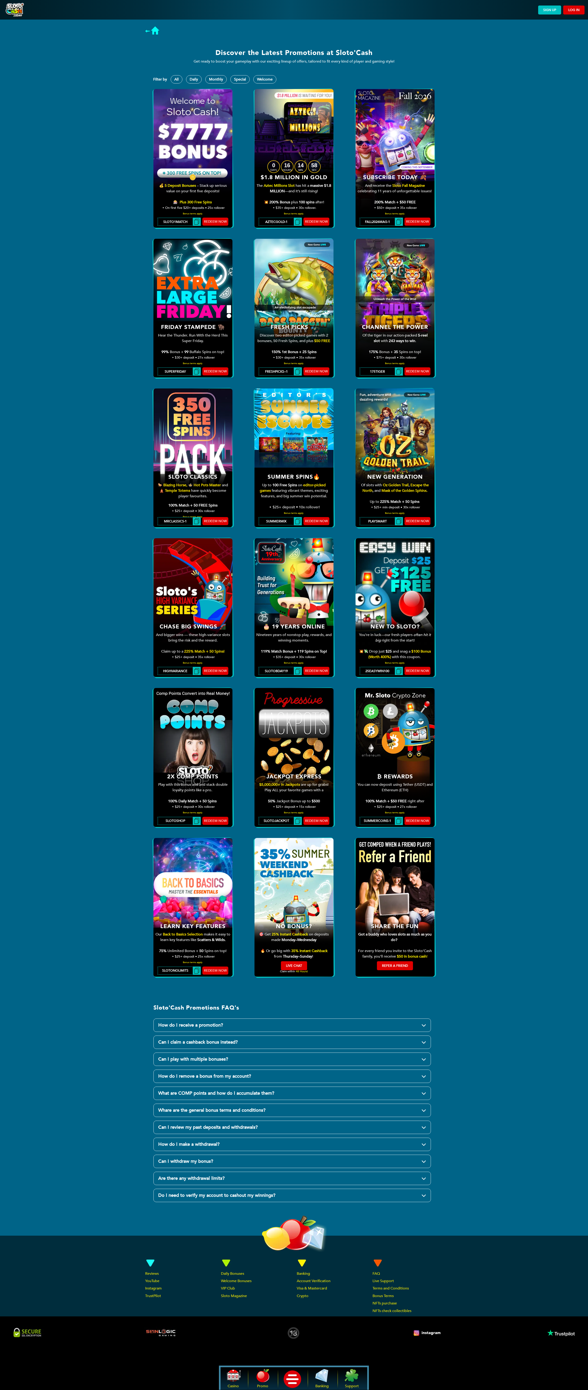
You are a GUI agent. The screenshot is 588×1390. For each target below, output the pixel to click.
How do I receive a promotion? (190, 1025)
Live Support (383, 1281)
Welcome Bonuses (236, 1281)
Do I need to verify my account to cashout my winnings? (216, 1195)
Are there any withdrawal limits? (191, 1178)
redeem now (215, 221)
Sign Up (549, 10)
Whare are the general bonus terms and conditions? (212, 1110)
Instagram (153, 1288)
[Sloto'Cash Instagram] (427, 1333)
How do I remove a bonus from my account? (204, 1076)
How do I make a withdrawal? (189, 1144)
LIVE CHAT (294, 966)
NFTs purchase (385, 1303)
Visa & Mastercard (312, 1288)
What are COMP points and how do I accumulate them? (216, 1093)
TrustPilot (153, 1295)
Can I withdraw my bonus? (185, 1161)
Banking (303, 1273)
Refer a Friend (395, 966)
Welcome (265, 79)
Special (240, 79)
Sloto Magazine (234, 1295)
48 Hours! (302, 971)
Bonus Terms (383, 1295)
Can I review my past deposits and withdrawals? (208, 1127)
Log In (574, 10)
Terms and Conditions (391, 1288)
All (176, 79)
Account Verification (314, 1281)
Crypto (302, 1295)
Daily (194, 79)
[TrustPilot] (560, 1333)
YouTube (152, 1281)
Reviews (152, 1273)
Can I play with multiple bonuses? (193, 1059)
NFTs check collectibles (392, 1310)
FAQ (376, 1273)
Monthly (216, 79)
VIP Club (228, 1288)
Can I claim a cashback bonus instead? (198, 1042)
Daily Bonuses (232, 1273)
